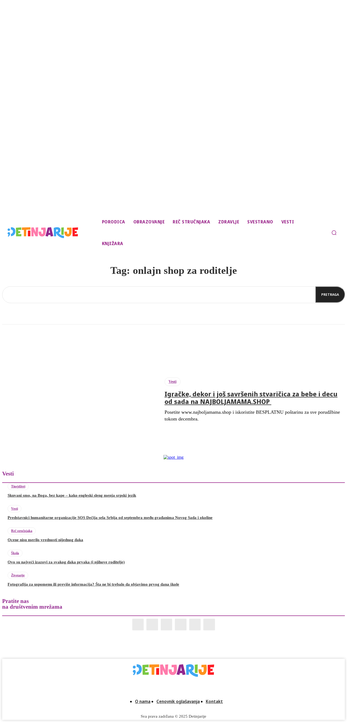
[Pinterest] (181, 624)
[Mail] (166, 624)
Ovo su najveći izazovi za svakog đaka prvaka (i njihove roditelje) (66, 562)
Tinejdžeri (18, 486)
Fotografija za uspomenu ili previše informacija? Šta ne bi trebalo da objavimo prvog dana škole (93, 584)
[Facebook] (138, 624)
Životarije (18, 575)
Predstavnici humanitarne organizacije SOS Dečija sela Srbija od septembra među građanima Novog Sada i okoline (110, 517)
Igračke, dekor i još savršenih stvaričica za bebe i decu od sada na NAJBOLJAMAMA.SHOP (251, 397)
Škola (15, 553)
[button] (334, 232)
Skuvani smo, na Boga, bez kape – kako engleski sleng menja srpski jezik (72, 495)
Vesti (172, 382)
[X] (195, 624)
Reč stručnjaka (21, 531)
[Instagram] (152, 624)
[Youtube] (209, 624)
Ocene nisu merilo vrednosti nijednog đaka (45, 540)
